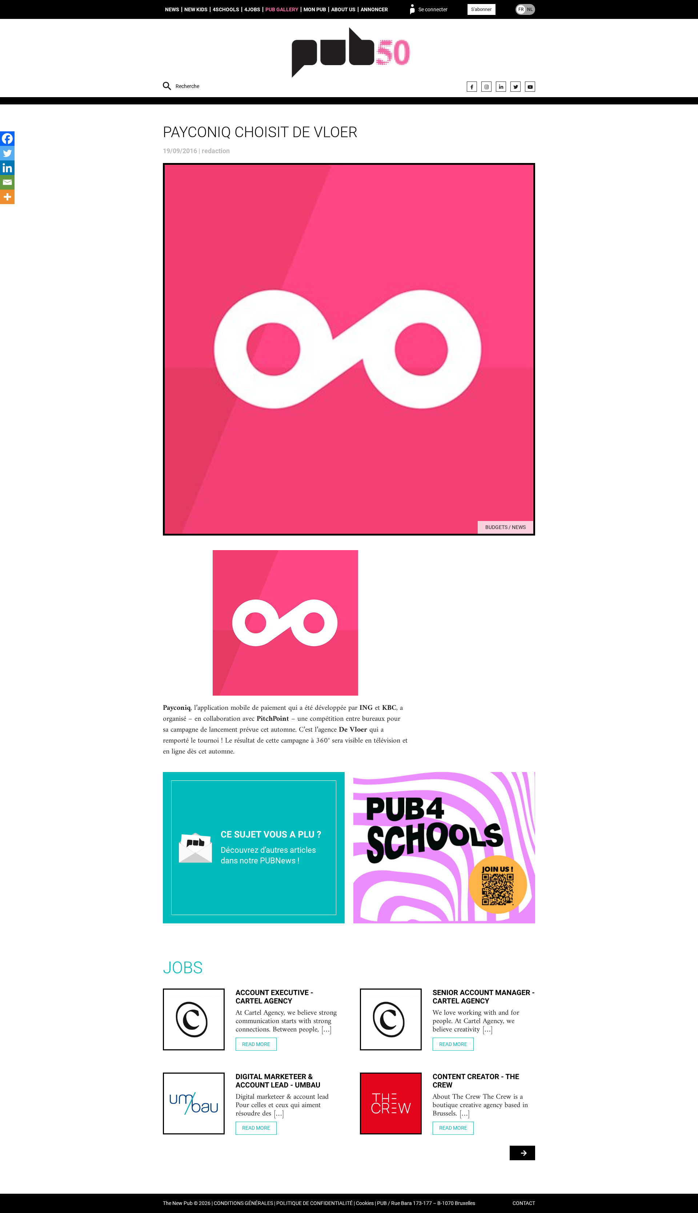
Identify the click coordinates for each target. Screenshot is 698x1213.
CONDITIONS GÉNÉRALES (243, 1203)
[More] (7, 197)
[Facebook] (472, 86)
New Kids (196, 9)
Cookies (365, 1203)
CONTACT (524, 1203)
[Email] (7, 182)
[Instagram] (486, 86)
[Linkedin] (7, 167)
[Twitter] (515, 86)
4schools (226, 9)
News (172, 9)
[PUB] (351, 59)
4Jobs (252, 9)
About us (343, 9)
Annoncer (374, 9)
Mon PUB (315, 9)
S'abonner (481, 9)
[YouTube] (530, 86)
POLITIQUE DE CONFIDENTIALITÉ (314, 1203)
